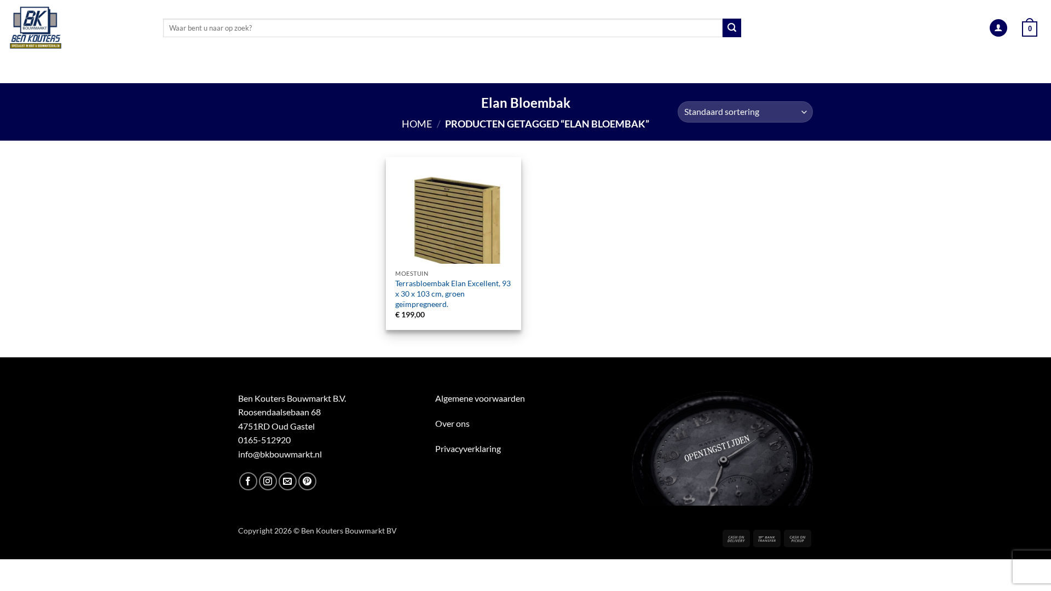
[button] (998, 28)
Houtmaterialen (231, 69)
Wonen (644, 69)
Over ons (452, 423)
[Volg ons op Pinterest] (307, 481)
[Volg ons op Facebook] (248, 481)
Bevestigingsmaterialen (734, 69)
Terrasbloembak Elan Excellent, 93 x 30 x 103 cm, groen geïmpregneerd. (453, 293)
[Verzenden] (732, 28)
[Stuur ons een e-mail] (288, 481)
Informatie (832, 69)
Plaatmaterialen (332, 69)
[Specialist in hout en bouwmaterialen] (77, 28)
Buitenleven (513, 69)
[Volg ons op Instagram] (268, 481)
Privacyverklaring (468, 448)
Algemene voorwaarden (480, 398)
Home (417, 124)
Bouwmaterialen (428, 69)
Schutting (584, 69)
